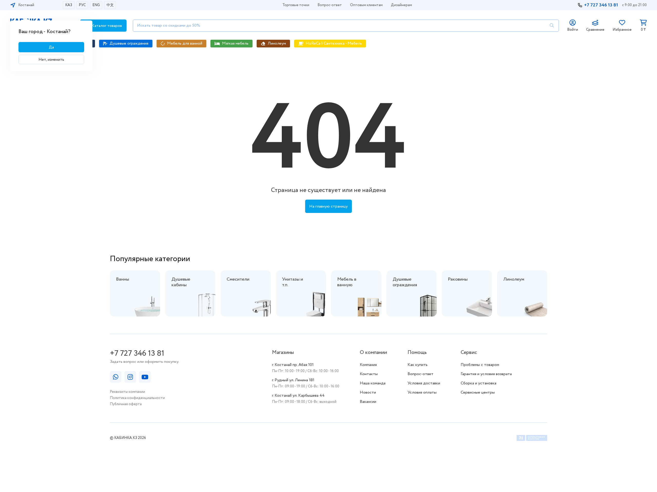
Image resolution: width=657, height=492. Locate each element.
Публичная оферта (126, 404)
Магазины (283, 352)
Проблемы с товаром (480, 365)
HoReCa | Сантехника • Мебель (334, 43)
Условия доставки (424, 383)
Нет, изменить (51, 60)
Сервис (469, 352)
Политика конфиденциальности (137, 398)
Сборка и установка (478, 383)
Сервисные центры (478, 392)
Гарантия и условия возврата (486, 374)
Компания (368, 365)
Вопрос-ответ (329, 5)
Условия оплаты (422, 392)
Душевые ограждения (129, 43)
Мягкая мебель (235, 43)
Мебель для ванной (184, 43)
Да (51, 47)
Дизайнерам (401, 5)
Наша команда (372, 383)
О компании (373, 352)
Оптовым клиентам (366, 5)
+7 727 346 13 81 (601, 5)
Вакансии (368, 402)
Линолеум (277, 43)
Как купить (418, 365)
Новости (368, 392)
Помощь (417, 352)
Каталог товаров (106, 26)
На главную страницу (328, 206)
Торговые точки (295, 5)
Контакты (369, 374)
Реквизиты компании (127, 391)
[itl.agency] (532, 439)
